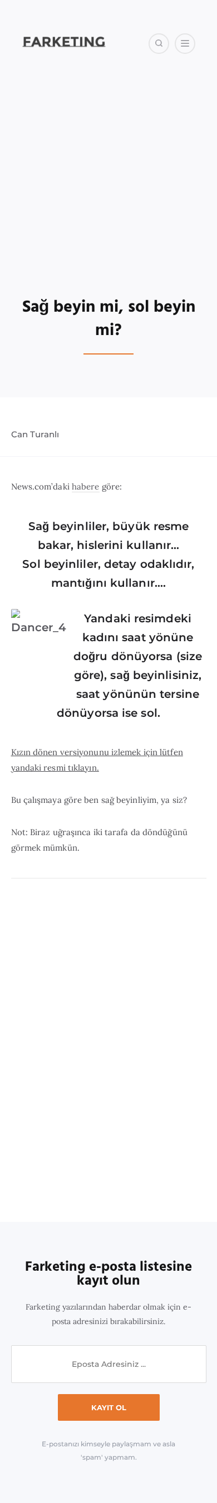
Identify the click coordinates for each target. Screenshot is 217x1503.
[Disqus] (108, 1051)
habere (86, 486)
